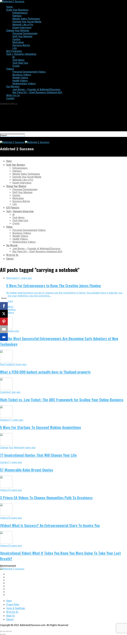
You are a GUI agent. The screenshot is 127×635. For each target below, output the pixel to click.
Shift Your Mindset (22, 36)
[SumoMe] (4, 337)
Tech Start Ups (20, 62)
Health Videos (20, 80)
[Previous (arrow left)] (1, 634)
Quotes (16, 39)
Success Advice (21, 45)
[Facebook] (4, 306)
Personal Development (24, 33)
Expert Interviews (21, 27)
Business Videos (21, 74)
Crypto (16, 65)
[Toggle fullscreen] (7, 631)
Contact (10, 98)
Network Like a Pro (22, 24)
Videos (10, 68)
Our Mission (12, 86)
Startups (17, 15)
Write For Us (13, 95)
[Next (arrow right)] (4, 634)
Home (9, 6)
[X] (4, 314)
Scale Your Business (17, 9)
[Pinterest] (4, 321)
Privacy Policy (12, 604)
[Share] (4, 631)
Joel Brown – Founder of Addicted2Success (36, 89)
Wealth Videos (20, 77)
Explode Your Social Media (26, 21)
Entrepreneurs (20, 12)
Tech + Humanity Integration (21, 54)
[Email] (4, 329)
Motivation (18, 42)
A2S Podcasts (14, 51)
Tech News (18, 60)
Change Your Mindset (17, 30)
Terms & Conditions (15, 608)
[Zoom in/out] (10, 631)
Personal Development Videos (29, 71)
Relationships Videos (24, 83)
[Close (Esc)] (1, 631)
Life (14, 48)
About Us (10, 615)
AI (13, 57)
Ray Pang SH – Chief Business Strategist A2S (37, 92)
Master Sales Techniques (26, 18)
